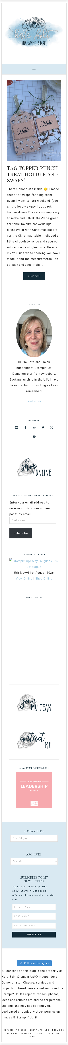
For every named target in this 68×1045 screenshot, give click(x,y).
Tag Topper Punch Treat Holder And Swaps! (32, 174)
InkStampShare (34, 32)
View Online (24, 578)
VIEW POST (34, 276)
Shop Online (43, 578)
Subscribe (21, 533)
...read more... (34, 401)
